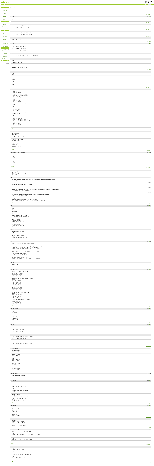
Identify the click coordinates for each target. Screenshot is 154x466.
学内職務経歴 (4, 16)
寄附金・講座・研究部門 (6, 43)
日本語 (149, 4)
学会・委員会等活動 (5, 46)
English (152, 4)
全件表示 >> (12, 86)
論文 (3, 33)
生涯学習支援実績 (5, 53)
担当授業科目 (4, 22)
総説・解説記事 (5, 36)
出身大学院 (4, 13)
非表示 (149, 16)
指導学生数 (4, 24)
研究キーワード (5, 10)
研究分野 (4, 19)
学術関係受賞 (4, 39)
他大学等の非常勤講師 (5, 56)
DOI (149, 182)
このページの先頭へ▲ (148, 14)
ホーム (146, 4)
